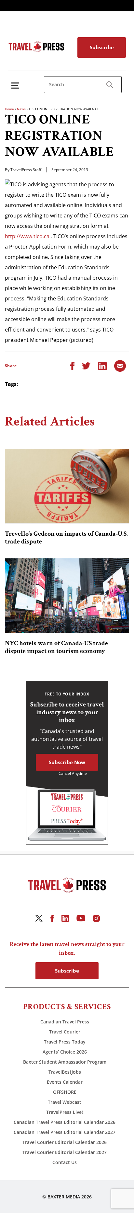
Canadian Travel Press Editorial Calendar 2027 (64, 1132)
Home (9, 109)
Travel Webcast (64, 1102)
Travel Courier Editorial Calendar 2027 (64, 1152)
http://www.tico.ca (27, 236)
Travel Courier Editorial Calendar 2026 (64, 1142)
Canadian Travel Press (64, 1022)
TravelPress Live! (64, 1112)
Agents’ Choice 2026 (65, 1052)
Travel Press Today (65, 1042)
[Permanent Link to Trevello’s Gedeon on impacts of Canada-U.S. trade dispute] (67, 486)
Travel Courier (64, 1032)
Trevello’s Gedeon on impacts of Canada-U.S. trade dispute (66, 537)
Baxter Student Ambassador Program (64, 1062)
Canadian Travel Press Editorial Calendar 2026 (64, 1122)
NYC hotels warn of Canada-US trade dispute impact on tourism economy (56, 647)
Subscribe (102, 47)
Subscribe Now (67, 762)
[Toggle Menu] (16, 85)
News (21, 109)
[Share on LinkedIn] (102, 365)
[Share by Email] (120, 365)
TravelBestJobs (64, 1072)
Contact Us (64, 1162)
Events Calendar (65, 1082)
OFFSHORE (64, 1092)
